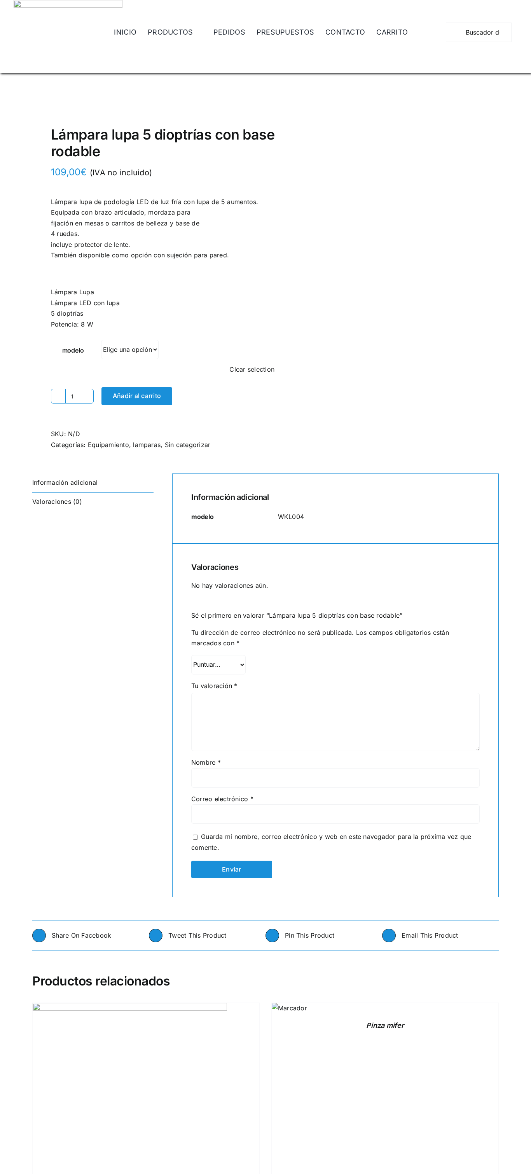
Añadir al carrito (137, 396)
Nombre (206, 762)
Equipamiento (108, 445)
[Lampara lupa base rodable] (144, 101)
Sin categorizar (188, 445)
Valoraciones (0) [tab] (57, 501)
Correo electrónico (222, 799)
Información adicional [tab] (65, 482)
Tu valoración (214, 686)
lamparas (147, 445)
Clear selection (251, 369)
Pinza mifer (384, 1025)
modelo (73, 350)
